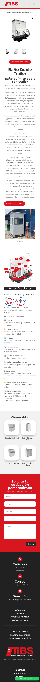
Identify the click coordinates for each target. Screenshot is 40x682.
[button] (32, 18)
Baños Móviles (16, 12)
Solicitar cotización (14, 203)
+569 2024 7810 (20, 568)
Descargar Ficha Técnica (20, 62)
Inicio (9, 12)
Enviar (31, 544)
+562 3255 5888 (20, 570)
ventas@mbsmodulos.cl (20, 585)
